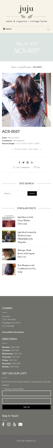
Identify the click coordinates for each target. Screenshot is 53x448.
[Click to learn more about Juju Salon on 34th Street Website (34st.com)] (9, 221)
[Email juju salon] (21, 425)
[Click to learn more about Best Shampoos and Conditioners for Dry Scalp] (9, 269)
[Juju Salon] (26, 14)
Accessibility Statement (13, 332)
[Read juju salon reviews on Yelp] (15, 425)
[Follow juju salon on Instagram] (10, 425)
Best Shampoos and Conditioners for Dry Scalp (27, 268)
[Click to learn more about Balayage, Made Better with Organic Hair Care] (9, 254)
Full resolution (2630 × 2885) (27, 143)
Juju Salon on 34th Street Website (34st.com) (25, 220)
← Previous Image (19, 149)
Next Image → (35, 149)
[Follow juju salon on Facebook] (4, 425)
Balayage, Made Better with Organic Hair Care (26, 253)
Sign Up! (26, 407)
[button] (9, 29)
